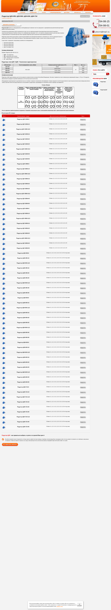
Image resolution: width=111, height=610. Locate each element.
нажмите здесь (60, 606)
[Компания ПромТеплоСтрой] (55, 7)
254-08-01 (103, 25)
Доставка (66, 12)
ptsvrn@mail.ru (102, 32)
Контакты (88, 12)
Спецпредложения (55, 12)
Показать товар (84, 16)
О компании (33, 12)
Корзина (77, 12)
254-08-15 (103, 21)
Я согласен (79, 605)
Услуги (44, 12)
